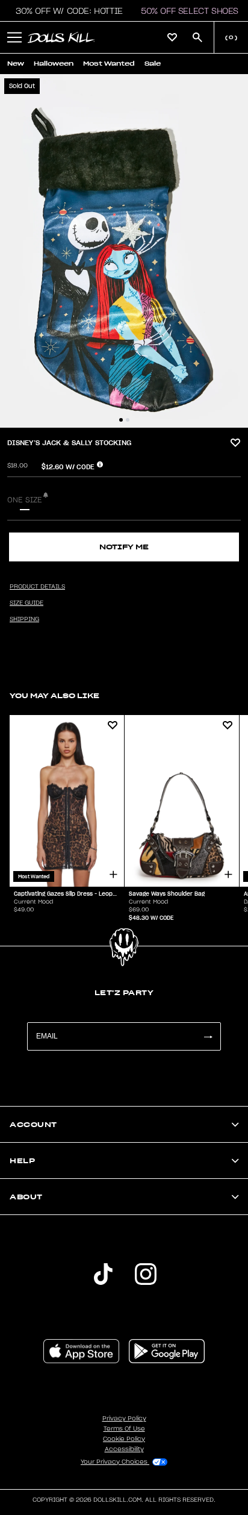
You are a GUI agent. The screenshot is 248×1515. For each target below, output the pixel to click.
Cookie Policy (124, 1439)
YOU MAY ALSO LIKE (54, 695)
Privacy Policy (124, 1419)
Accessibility (124, 1449)
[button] (66, 11)
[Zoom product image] (124, 251)
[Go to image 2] (127, 420)
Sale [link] (152, 63)
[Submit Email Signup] (208, 1036)
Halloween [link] (53, 63)
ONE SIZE (24, 500)
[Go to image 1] (121, 420)
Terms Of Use (124, 1429)
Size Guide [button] (26, 603)
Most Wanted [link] (109, 63)
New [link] (15, 63)
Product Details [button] (37, 587)
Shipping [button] (24, 619)
